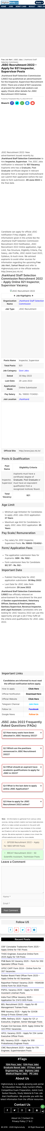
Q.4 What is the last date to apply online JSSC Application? (20, 787)
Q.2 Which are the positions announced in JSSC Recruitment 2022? (19, 751)
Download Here (33, 694)
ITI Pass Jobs (34, 1067)
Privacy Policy (18, 1121)
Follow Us (33, 714)
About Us (16, 1118)
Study (10, 2)
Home (3, 6)
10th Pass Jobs (14, 1064)
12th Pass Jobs (31, 1064)
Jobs (11, 6)
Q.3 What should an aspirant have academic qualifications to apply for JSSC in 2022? (21, 770)
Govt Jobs (24, 370)
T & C (30, 1121)
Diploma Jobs (32, 1070)
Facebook (34, 709)
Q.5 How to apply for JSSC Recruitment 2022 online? (16, 803)
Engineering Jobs (15, 1070)
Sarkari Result (18, 265)
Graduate (26, 168)
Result (32, 6)
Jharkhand (24, 399)
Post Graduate (31, 480)
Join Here (33, 704)
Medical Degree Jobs (17, 1073)
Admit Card (21, 6)
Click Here (33, 689)
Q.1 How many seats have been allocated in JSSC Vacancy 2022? (20, 734)
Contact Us (27, 1118)
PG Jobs (34, 1073)
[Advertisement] (22, 31)
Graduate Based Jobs (15, 1067)
